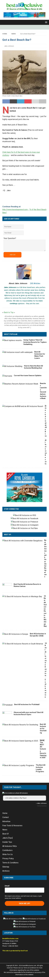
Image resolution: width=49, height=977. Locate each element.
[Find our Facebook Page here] (24, 518)
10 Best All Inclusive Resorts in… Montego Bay (45, 611)
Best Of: (7, 535)
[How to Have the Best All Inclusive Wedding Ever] (12, 366)
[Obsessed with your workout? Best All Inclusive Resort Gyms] (7, 714)
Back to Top (9, 312)
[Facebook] (17, 27)
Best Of (5, 834)
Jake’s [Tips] (7, 838)
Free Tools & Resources (12, 826)
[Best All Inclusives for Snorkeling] (20, 724)
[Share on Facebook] (6, 101)
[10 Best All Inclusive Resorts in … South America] (22, 643)
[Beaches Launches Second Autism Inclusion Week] (20, 383)
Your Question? (10, 238)
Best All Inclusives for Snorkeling (43, 728)
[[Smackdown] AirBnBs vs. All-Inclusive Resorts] (22, 406)
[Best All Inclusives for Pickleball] (7, 704)
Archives (6, 871)
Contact (5, 817)
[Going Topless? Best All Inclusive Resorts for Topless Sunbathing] (12, 340)
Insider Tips (7, 842)
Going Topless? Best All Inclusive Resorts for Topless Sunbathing (35, 342)
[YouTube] (31, 27)
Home (4, 813)
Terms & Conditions (10, 863)
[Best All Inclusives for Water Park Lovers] (17, 352)
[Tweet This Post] (13, 101)
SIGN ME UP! (24, 903)
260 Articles (35, 283)
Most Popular (10, 334)
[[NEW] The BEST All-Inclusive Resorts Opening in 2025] (20, 740)
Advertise (6, 821)
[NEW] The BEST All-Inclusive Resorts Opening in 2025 (43, 749)
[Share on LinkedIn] (20, 101)
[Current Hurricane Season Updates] (7, 376)
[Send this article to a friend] (35, 101)
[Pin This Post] (28, 101)
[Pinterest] (27, 27)
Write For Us (7, 854)
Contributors (7, 850)
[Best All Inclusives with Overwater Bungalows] (22, 540)
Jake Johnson (9, 46)
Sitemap (5, 867)
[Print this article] (42, 101)
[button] (45, 22)
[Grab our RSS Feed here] (24, 515)
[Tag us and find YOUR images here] (25, 525)
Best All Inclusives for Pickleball (26, 704)
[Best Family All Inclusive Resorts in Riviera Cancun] (7, 586)
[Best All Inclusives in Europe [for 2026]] (15, 634)
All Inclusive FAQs (9, 846)
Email (7, 886)
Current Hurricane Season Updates (28, 375)
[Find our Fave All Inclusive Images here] (24, 522)
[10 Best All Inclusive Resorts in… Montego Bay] (22, 596)
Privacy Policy (8, 859)
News (4, 830)
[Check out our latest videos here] (24, 528)
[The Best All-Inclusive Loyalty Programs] (18, 765)
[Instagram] (22, 27)
